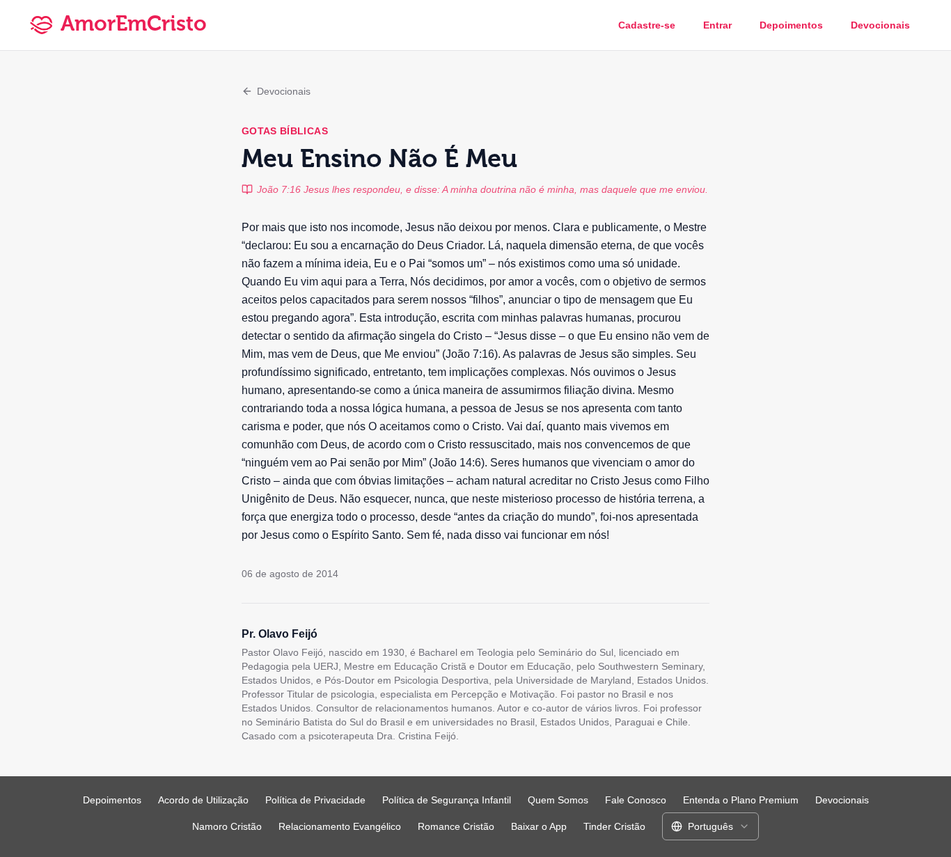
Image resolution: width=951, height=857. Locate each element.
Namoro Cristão (227, 826)
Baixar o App (539, 826)
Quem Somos (558, 799)
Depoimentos (791, 25)
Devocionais (880, 25)
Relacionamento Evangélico (339, 826)
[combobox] (710, 826)
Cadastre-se (646, 25)
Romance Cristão (456, 826)
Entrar (717, 25)
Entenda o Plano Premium (741, 799)
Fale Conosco (635, 799)
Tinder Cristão (614, 826)
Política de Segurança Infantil (446, 799)
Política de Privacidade (315, 799)
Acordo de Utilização (203, 799)
